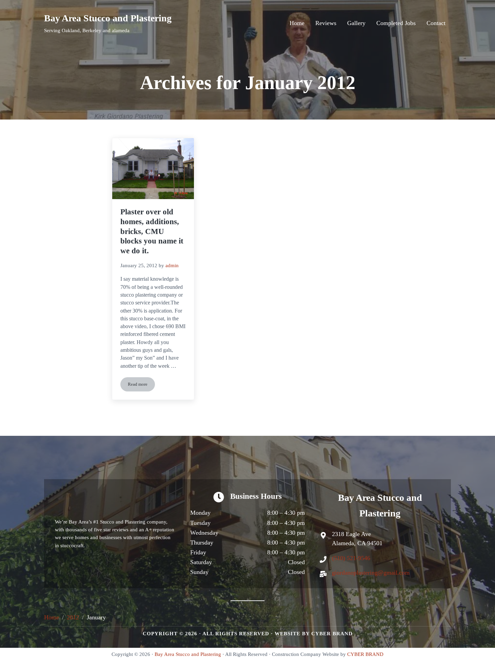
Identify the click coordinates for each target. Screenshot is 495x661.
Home (51, 617)
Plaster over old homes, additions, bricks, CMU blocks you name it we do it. (151, 231)
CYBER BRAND (332, 633)
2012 (73, 617)
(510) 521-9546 (351, 558)
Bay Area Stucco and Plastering (108, 18)
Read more (141, 385)
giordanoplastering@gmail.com (371, 572)
